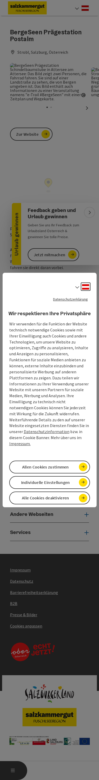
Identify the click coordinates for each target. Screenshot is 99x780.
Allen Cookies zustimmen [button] (45, 467)
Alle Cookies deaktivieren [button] (45, 497)
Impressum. (20, 443)
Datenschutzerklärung (70, 299)
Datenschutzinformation (46, 431)
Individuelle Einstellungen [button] (45, 482)
